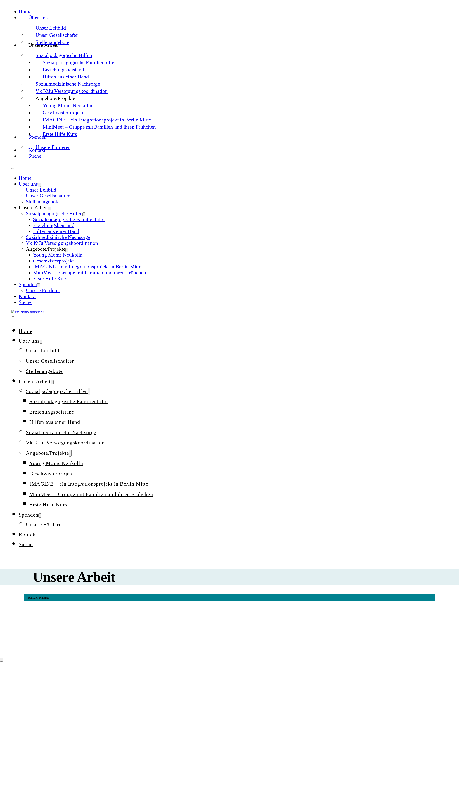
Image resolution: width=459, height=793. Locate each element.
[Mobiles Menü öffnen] (12, 168)
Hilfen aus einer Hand (66, 77)
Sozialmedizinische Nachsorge (68, 84)
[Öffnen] (12, 316)
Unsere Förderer (53, 147)
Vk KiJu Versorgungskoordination (72, 91)
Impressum (21, 783)
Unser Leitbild (51, 28)
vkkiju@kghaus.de (29, 724)
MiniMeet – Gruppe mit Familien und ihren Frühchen (99, 127)
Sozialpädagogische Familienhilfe (78, 62)
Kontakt (27, 296)
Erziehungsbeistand (63, 69)
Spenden (28, 284)
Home (25, 12)
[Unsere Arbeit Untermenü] (49, 208)
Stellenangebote (52, 42)
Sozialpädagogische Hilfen (64, 55)
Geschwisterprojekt (63, 112)
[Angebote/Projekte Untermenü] (66, 250)
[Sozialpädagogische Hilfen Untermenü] (83, 214)
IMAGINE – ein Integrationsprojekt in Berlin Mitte (97, 120)
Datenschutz (47, 783)
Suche (34, 156)
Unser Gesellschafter (57, 35)
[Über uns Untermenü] (39, 185)
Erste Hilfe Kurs (60, 134)
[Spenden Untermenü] (38, 285)
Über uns (38, 17)
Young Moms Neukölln (67, 105)
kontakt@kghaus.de (30, 697)
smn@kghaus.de (26, 756)
